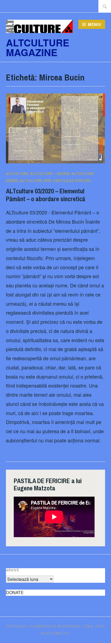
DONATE (15, 592)
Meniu (94, 24)
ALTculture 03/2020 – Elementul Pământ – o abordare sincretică (45, 195)
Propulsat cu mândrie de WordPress (43, 626)
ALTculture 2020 (35, 180)
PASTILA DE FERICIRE (72, 180)
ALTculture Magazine (37, 47)
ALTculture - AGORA (50, 173)
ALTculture (17, 173)
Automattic (58, 633)
